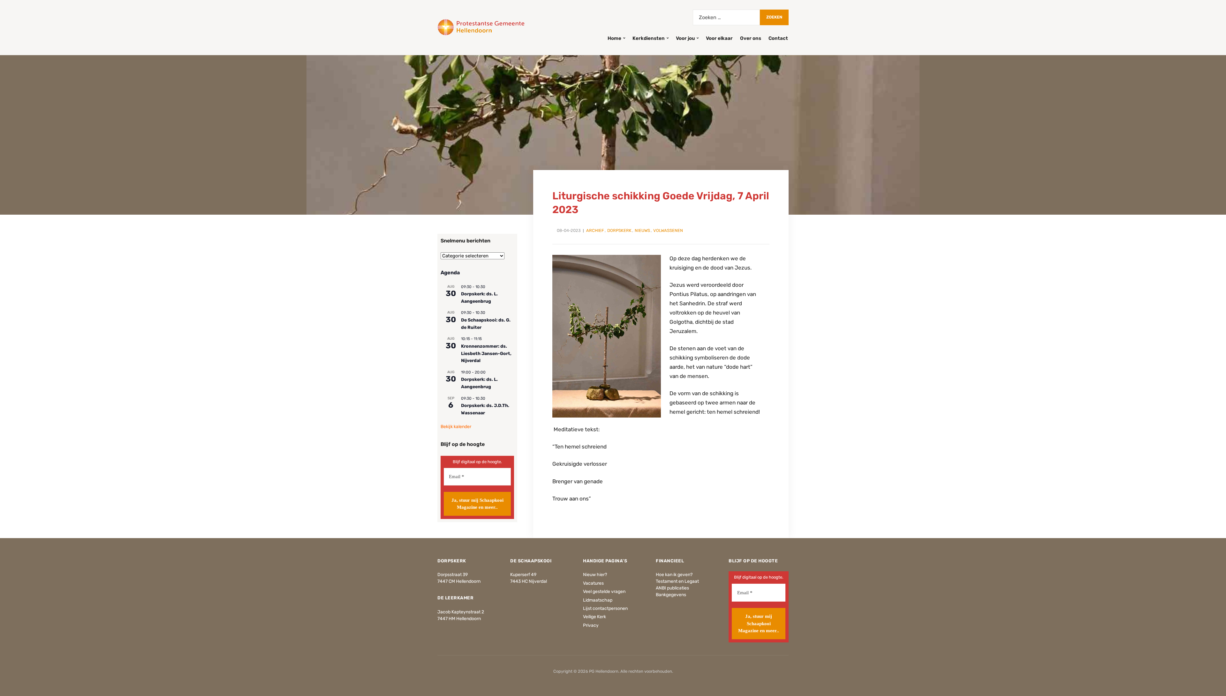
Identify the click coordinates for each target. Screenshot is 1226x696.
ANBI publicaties (672, 588)
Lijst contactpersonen (605, 608)
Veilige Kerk (594, 616)
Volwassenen (668, 230)
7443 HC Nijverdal (528, 581)
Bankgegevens (671, 594)
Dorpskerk (619, 230)
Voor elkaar (719, 38)
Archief (595, 230)
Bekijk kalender (456, 426)
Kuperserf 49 (523, 574)
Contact (778, 38)
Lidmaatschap (597, 600)
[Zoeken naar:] (726, 17)
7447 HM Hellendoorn (459, 618)
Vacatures (593, 583)
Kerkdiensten (648, 38)
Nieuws (642, 230)
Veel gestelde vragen (604, 591)
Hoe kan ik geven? (674, 574)
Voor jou (685, 38)
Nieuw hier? (595, 574)
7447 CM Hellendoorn (459, 581)
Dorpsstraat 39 (452, 574)
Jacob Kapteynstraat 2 (460, 612)
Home (614, 38)
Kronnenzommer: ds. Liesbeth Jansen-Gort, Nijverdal (486, 353)
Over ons (750, 38)
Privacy (591, 625)
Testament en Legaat (677, 581)
